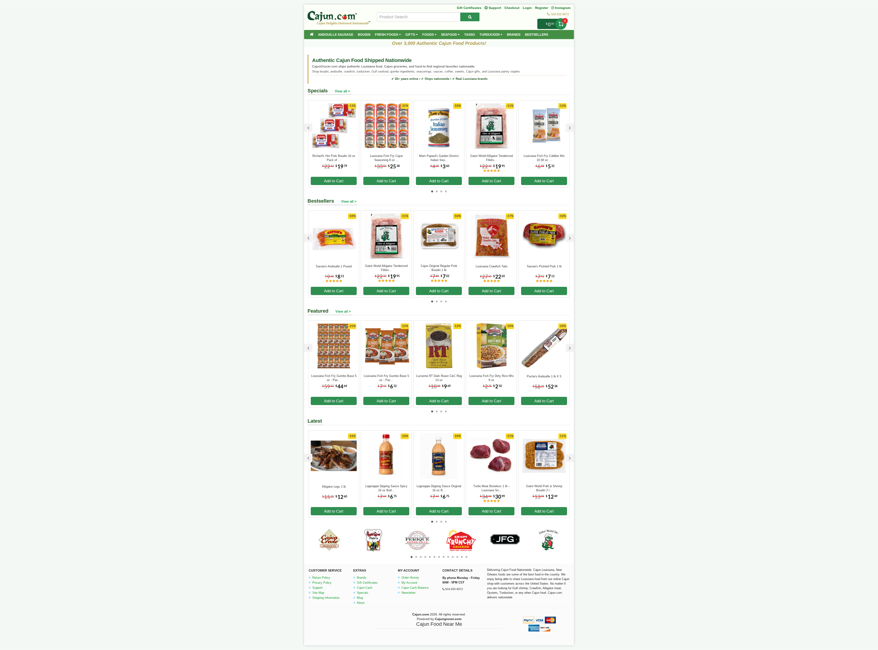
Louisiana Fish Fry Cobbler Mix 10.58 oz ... (544, 158)
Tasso (469, 34)
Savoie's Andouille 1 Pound (334, 266)
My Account (409, 582)
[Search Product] (469, 17)
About (360, 602)
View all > (342, 91)
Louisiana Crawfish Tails (492, 266)
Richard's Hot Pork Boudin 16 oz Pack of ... (333, 158)
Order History (410, 577)
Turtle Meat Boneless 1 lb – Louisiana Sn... (491, 488)
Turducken (490, 34)
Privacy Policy (321, 582)
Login (527, 8)
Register (541, 8)
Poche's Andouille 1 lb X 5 (544, 376)
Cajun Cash (364, 587)
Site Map (317, 592)
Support (317, 587)
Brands (513, 34)
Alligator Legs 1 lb (334, 486)
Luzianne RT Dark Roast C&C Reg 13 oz (439, 378)
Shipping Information (325, 597)
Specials (362, 592)
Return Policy (320, 577)
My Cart (560, 24)
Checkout (511, 8)
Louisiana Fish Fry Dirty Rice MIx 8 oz (491, 378)
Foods (428, 34)
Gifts (410, 34)
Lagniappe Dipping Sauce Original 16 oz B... (439, 488)
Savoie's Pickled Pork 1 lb (544, 266)
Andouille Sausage (335, 34)
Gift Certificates (469, 8)
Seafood (449, 34)
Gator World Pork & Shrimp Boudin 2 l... (544, 488)
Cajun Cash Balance (414, 587)
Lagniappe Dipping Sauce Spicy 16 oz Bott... (386, 488)
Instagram (562, 8)
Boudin (364, 34)
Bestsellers (536, 34)
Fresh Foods (387, 34)
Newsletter (408, 592)
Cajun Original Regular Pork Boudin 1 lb (439, 268)
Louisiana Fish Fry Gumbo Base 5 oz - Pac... (333, 378)
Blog (359, 597)
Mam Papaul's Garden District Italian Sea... (439, 158)
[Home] (312, 34)
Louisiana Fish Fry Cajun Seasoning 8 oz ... (386, 158)
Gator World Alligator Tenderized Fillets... (491, 158)
